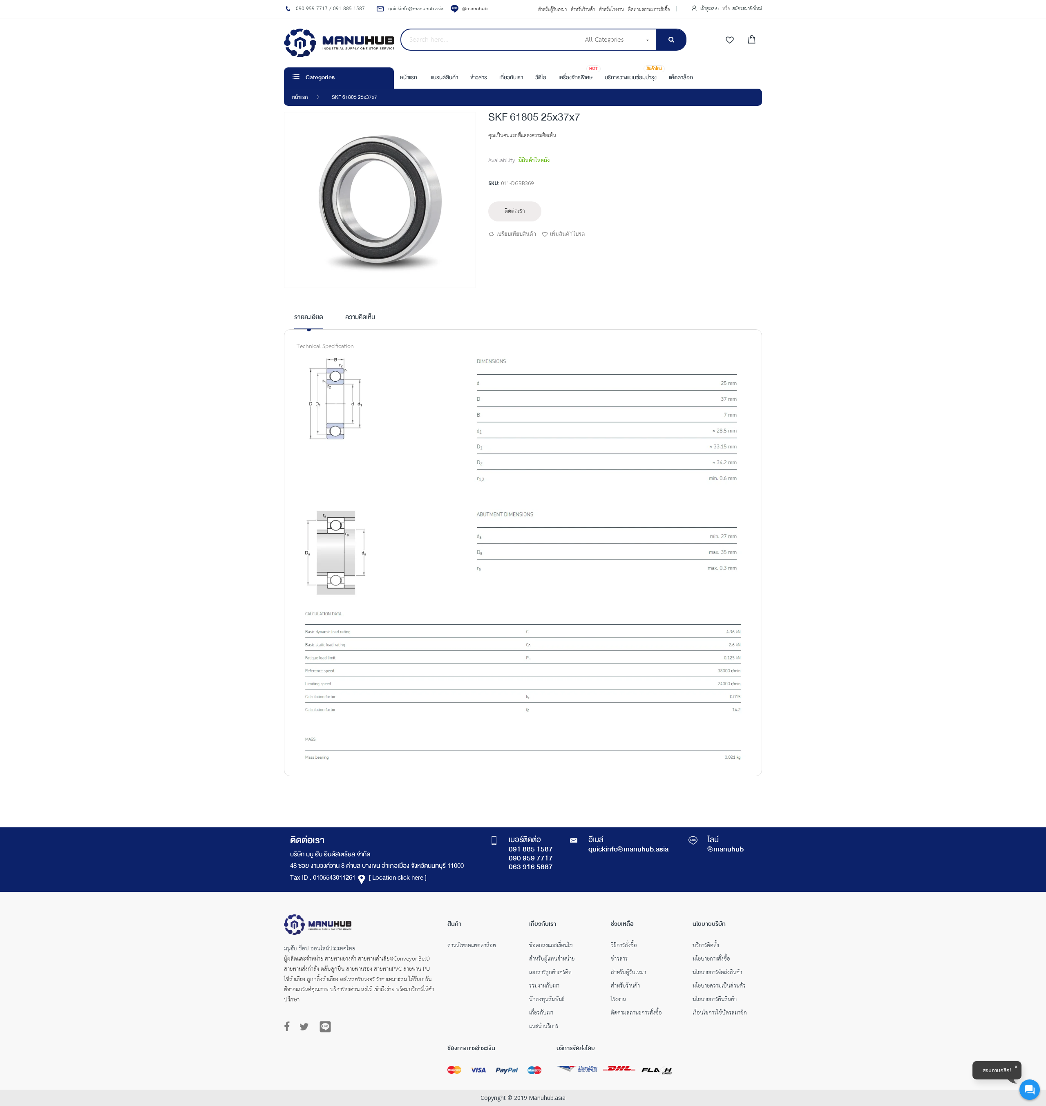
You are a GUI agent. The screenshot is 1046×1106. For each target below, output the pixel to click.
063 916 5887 (531, 867)
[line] (325, 1026)
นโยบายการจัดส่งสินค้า (717, 973)
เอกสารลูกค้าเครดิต (550, 973)
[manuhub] (339, 43)
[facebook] (289, 1027)
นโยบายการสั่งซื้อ (711, 959)
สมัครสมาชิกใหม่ (747, 8)
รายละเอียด (308, 317)
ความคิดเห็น (360, 318)
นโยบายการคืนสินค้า (715, 1000)
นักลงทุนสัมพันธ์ (547, 1000)
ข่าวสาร (619, 959)
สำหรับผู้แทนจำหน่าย (551, 959)
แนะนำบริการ (543, 1027)
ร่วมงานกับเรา (544, 986)
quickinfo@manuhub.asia (628, 850)
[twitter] (304, 1027)
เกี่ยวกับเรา (541, 1013)
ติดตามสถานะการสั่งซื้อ (649, 10)
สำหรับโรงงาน (611, 10)
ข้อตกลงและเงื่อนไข (551, 946)
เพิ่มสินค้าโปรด (567, 233)
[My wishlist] (730, 40)
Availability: (502, 160)
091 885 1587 (531, 850)
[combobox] (490, 39)
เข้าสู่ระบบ (710, 8)
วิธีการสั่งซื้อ (624, 946)
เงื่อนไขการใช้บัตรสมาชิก (720, 1013)
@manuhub (474, 8)
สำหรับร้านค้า (583, 10)
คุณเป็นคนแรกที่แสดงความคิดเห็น (522, 136)
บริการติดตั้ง (706, 946)
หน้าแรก (300, 98)
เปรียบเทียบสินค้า (516, 233)
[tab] (308, 321)
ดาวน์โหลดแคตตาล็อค (471, 946)
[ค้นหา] (671, 39)
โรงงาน (618, 1000)
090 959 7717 (531, 859)
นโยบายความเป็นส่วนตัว (719, 986)
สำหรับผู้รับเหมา (552, 10)
